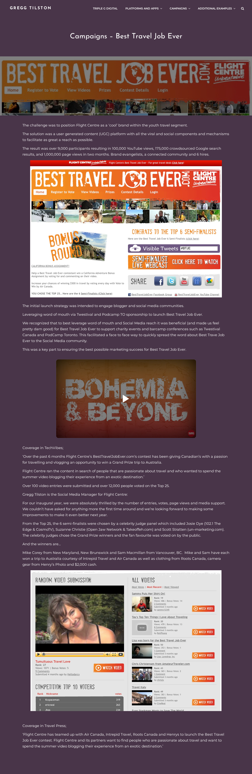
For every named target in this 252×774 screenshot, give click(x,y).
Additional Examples (215, 8)
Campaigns (178, 8)
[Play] (126, 398)
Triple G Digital (105, 8)
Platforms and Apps (142, 8)
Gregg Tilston (31, 8)
